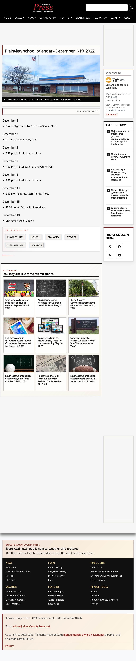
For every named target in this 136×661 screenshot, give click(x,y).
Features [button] (99, 17)
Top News (11, 567)
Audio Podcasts (56, 599)
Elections (10, 579)
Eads (50, 579)
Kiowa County (15, 237)
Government (97, 567)
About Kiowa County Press (104, 599)
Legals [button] (114, 17)
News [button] (31, 17)
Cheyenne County (57, 571)
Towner (71, 237)
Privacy (94, 603)
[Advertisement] (118, 348)
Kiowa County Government (104, 571)
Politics (9, 575)
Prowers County (56, 575)
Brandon (36, 245)
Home (7, 17)
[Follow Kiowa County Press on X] (110, 246)
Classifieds (83, 17)
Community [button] (47, 17)
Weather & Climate (15, 595)
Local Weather (13, 603)
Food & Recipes (56, 591)
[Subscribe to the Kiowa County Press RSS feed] (110, 255)
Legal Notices (98, 579)
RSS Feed (95, 595)
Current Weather (14, 591)
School (35, 237)
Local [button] (18, 17)
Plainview (53, 237)
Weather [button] (65, 17)
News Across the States (18, 571)
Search (94, 591)
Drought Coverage (15, 599)
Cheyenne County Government (106, 575)
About (128, 17)
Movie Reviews (55, 595)
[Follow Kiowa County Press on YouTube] (119, 255)
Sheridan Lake (15, 245)
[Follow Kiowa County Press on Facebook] (119, 246)
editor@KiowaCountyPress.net (31, 626)
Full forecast (112, 114)
